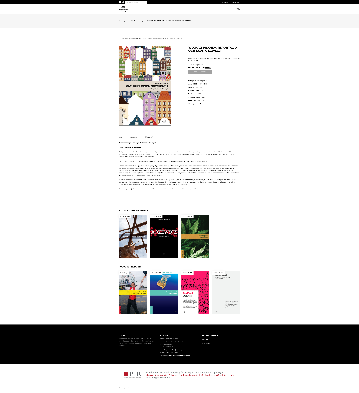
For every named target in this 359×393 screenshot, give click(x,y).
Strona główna (124, 21)
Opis (120, 137)
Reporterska (197, 87)
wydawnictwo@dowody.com (175, 350)
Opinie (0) (148, 137)
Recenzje (133, 137)
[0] (238, 9)
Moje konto (234, 2)
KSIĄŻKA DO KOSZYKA (132, 303)
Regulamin (225, 2)
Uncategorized (142, 21)
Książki (133, 21)
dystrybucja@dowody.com (179, 355)
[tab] (124, 137)
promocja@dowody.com (169, 352)
